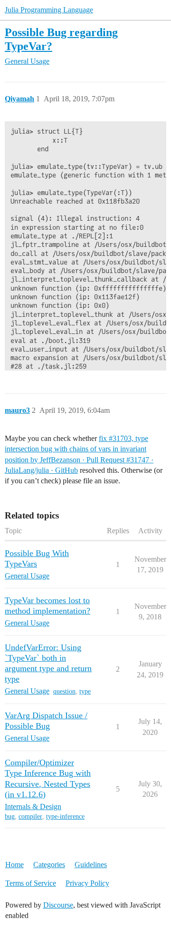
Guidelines (91, 865)
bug (10, 816)
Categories (49, 865)
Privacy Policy (87, 883)
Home (14, 865)
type (85, 691)
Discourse (58, 905)
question (64, 691)
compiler (30, 816)
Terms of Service (30, 883)
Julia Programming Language (49, 10)
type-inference (65, 816)
